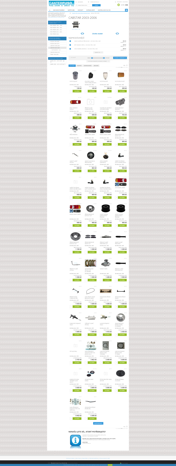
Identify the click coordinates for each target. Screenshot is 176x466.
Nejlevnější (72, 65)
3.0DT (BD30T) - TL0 (55, 50)
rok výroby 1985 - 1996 (56, 25)
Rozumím (110, 465)
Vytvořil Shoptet (125, 463)
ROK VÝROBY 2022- (54, 34)
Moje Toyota (78, 458)
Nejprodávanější (87, 65)
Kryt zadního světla (85, 45)
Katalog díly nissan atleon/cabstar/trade (55, 38)
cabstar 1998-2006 (55, 45)
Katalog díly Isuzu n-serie (56, 58)
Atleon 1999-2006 (54, 41)
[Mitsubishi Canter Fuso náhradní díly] (61, 4)
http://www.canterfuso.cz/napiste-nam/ (56, 17)
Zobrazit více (97, 52)
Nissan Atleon (85, 458)
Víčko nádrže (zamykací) (86, 48)
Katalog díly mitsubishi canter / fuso (55, 22)
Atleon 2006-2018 (54, 43)
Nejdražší (79, 65)
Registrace (125, 1)
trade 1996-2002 (54, 54)
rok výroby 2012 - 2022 (56, 32)
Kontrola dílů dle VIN (104, 10)
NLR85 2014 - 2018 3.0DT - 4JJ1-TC (57, 61)
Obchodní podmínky (58, 10)
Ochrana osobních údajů (104, 458)
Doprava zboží (90, 10)
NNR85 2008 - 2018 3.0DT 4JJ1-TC (58, 64)
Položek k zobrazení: (120, 57)
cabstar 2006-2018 (55, 52)
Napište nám (71, 10)
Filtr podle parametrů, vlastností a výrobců (97, 61)
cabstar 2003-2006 (55, 48)
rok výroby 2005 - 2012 (56, 29)
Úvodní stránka (49, 10)
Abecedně (96, 65)
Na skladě (73, 57)
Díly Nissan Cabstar (70, 458)
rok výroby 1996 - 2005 (56, 27)
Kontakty (80, 10)
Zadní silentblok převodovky (87, 41)
